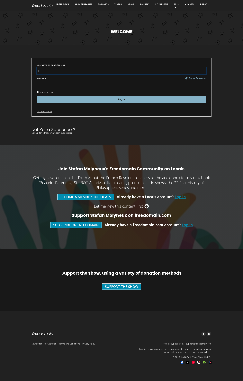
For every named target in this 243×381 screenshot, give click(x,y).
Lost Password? (44, 111)
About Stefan (50, 343)
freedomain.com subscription (58, 132)
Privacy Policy (88, 343)
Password (42, 78)
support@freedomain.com (199, 343)
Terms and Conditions (69, 343)
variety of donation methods (150, 273)
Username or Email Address (51, 64)
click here (175, 352)
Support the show (121, 286)
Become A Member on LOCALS (85, 197)
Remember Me (46, 91)
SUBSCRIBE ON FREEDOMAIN (76, 225)
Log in (180, 196)
